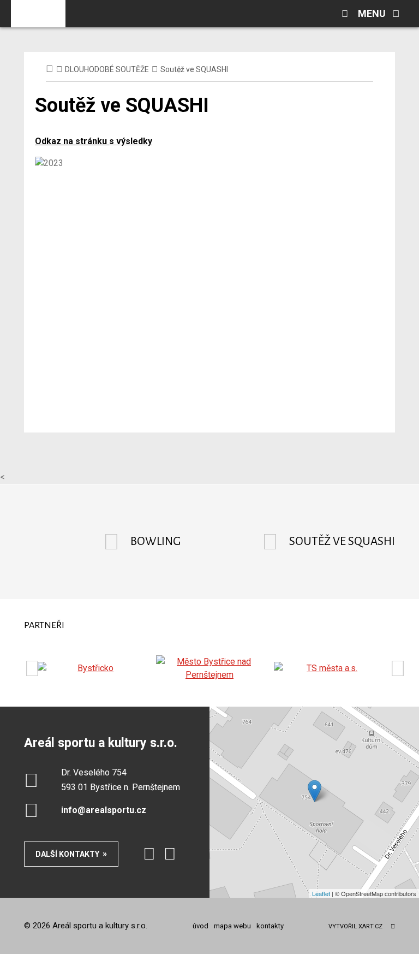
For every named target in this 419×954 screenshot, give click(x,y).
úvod (200, 926)
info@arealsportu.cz (103, 810)
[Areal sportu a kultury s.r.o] (38, 13)
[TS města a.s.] (327, 668)
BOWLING (155, 541)
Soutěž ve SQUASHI (342, 541)
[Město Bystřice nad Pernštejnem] (210, 668)
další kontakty (67, 854)
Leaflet (321, 893)
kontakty (270, 926)
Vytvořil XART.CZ (355, 926)
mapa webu (232, 926)
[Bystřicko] (91, 668)
